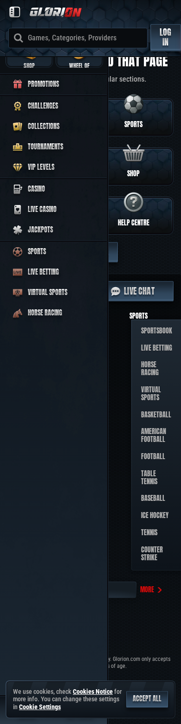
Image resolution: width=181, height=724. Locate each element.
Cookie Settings (40, 707)
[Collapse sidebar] (14, 12)
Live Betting (156, 348)
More (147, 590)
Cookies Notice (93, 691)
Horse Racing (150, 369)
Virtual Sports (151, 394)
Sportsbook (156, 331)
